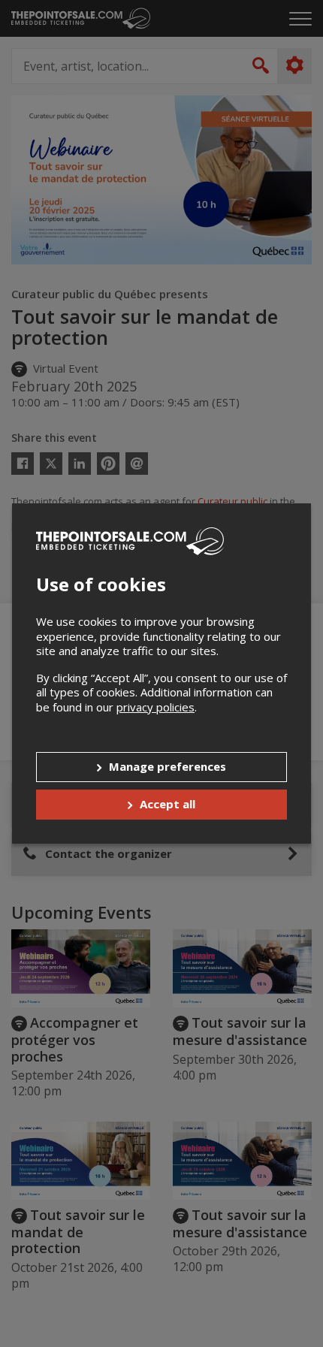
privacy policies (155, 706)
